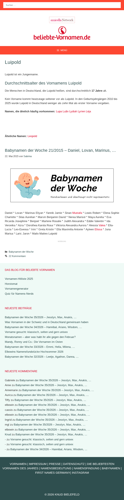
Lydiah (73, 111)
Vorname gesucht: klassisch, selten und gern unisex (36, 332)
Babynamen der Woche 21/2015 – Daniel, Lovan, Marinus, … (60, 150)
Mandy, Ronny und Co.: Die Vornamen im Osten (34, 341)
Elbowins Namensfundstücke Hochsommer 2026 (34, 351)
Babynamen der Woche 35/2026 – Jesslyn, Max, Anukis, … (41, 317)
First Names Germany (52, 472)
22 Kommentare (17, 256)
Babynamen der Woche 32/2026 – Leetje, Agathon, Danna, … (42, 356)
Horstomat (11, 283)
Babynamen (111, 468)
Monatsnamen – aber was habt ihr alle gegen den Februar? (40, 337)
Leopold (32, 136)
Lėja (88, 111)
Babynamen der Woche (21, 251)
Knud (8, 434)
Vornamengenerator (16, 288)
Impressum (37, 464)
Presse (55, 464)
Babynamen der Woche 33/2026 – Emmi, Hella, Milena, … (40, 346)
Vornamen (18, 464)
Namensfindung (86, 468)
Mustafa (77, 212)
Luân (65, 111)
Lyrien (81, 111)
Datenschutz (74, 464)
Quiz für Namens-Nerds (19, 293)
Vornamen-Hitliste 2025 (19, 278)
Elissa (98, 229)
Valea (102, 225)
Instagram (80, 472)
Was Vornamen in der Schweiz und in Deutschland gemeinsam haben (46, 322)
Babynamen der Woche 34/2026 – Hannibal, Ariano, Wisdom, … (43, 327)
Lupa (59, 111)
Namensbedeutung (56, 468)
